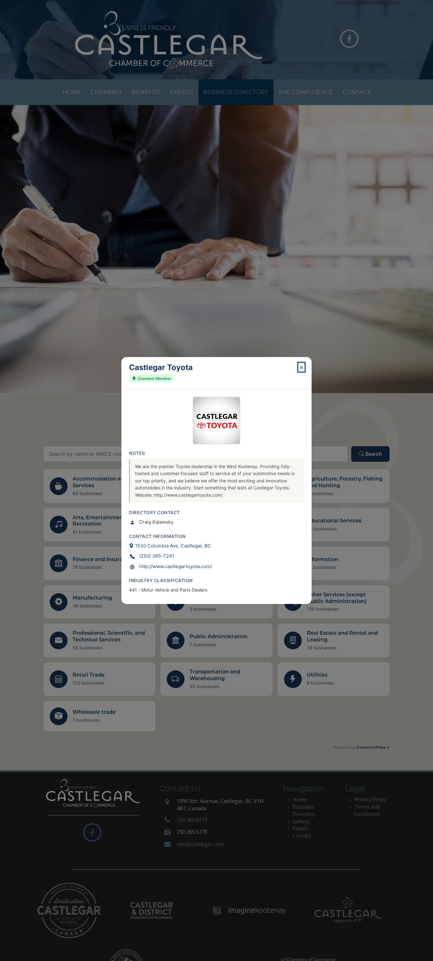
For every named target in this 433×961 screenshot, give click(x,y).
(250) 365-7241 (156, 556)
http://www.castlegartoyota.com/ (175, 566)
